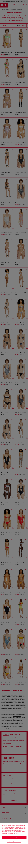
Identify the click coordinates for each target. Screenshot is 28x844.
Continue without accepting (14, 841)
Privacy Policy (6, 833)
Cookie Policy (15, 833)
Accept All (14, 837)
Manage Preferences (16, 831)
